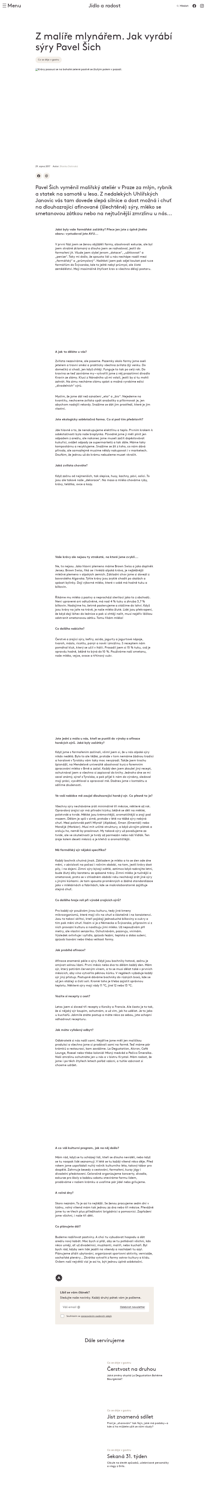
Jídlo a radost (104, 5)
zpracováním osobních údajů (96, 1316)
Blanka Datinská (69, 166)
